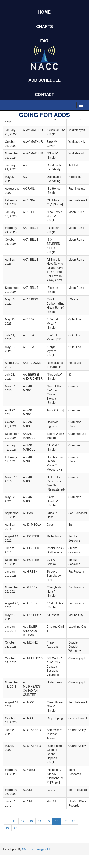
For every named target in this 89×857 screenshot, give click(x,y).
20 (15, 828)
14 (39, 821)
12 (22, 821)
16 (56, 821)
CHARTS (44, 26)
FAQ (44, 41)
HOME (44, 12)
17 (65, 821)
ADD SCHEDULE (44, 80)
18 (73, 821)
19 (7, 828)
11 (14, 821)
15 (48, 821)
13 (31, 821)
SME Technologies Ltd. (37, 849)
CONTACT (44, 94)
